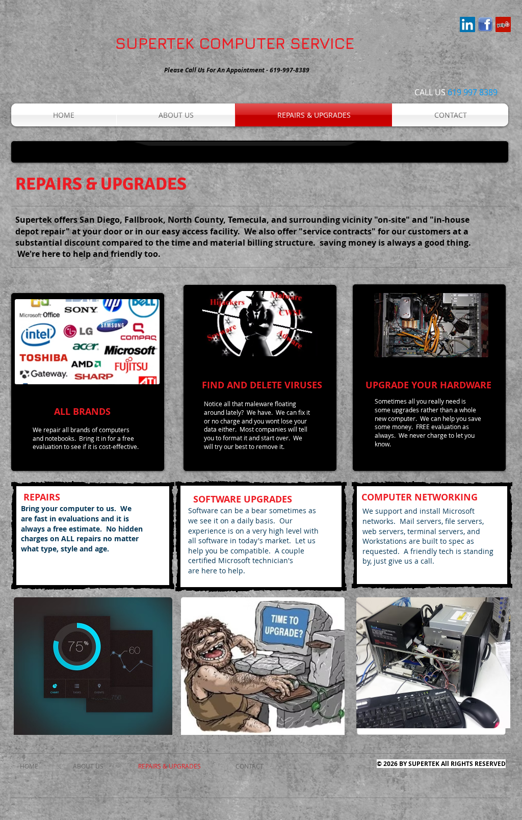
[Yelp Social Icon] (503, 24)
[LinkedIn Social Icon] (467, 24)
